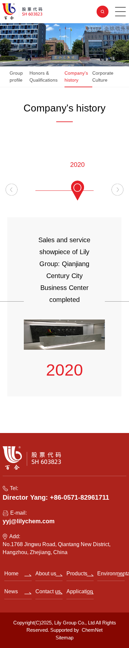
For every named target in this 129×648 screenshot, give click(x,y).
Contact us (48, 591)
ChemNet (92, 630)
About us (45, 573)
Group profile (16, 76)
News (11, 591)
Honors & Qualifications (43, 76)
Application (79, 591)
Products (76, 573)
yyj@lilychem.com (29, 521)
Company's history (76, 76)
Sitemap (64, 637)
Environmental (110, 573)
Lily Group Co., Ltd (74, 622)
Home (11, 573)
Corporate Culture (102, 76)
